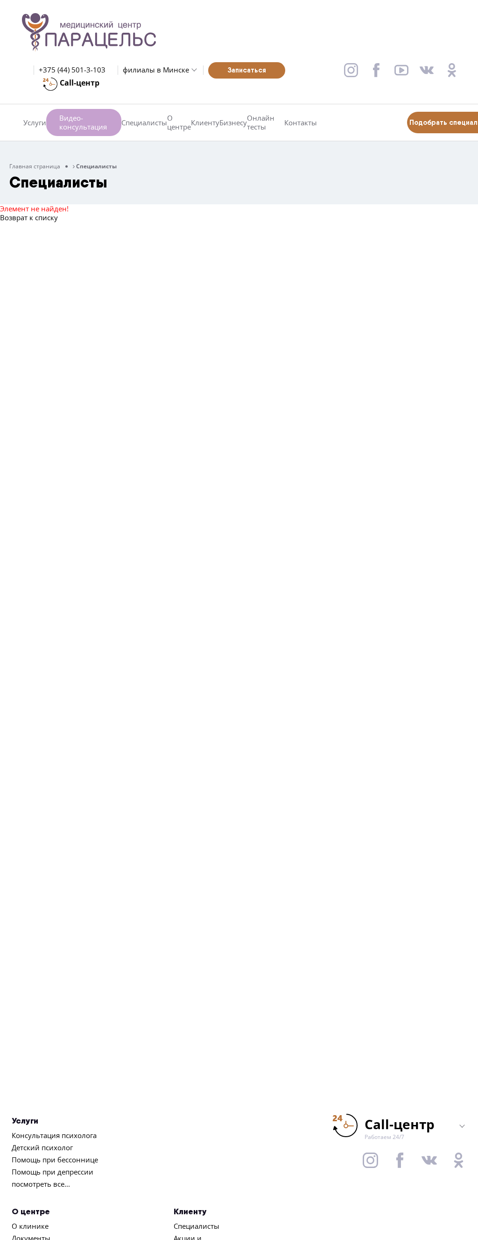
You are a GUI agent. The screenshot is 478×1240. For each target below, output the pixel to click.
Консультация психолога (54, 1135)
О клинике (30, 1226)
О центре (179, 122)
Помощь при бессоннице (55, 1159)
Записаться (246, 69)
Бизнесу (233, 122)
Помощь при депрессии (52, 1171)
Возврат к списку (29, 217)
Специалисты (144, 122)
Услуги (34, 122)
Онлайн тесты (260, 122)
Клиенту (205, 122)
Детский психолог (42, 1147)
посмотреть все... (41, 1184)
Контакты (300, 122)
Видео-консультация (83, 122)
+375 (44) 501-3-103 (72, 69)
